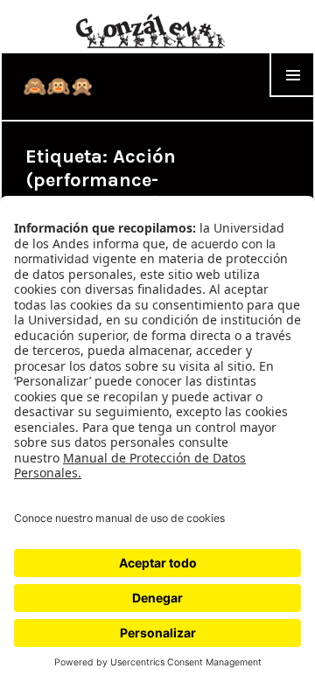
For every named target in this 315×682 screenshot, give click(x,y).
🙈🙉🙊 (58, 86)
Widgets (292, 96)
